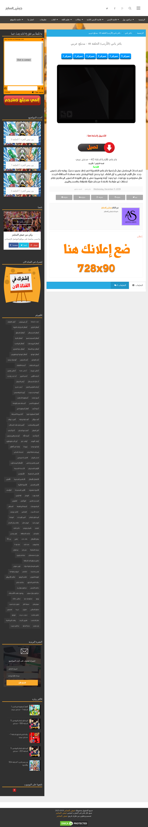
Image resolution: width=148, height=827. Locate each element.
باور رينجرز (13, 533)
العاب (53, 19)
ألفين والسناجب (33, 425)
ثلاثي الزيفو (23, 577)
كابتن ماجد (35, 615)
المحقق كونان (34, 517)
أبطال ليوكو (35, 354)
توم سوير (16, 566)
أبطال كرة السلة (33, 349)
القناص (24, 512)
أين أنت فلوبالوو (11, 441)
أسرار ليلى (35, 398)
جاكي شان (20, 582)
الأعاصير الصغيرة (19, 479)
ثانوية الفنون (34, 577)
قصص (9, 609)
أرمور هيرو (18, 387)
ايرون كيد (35, 523)
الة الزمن (18, 495)
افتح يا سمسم (22, 457)
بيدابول (15, 550)
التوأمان (23, 501)
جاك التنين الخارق (33, 582)
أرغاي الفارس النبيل (32, 387)
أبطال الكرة (18, 338)
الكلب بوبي (14, 512)
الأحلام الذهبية (33, 474)
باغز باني (88, 189)
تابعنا (25, 245)
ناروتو (13, 615)
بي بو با (17, 544)
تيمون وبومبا (14, 571)
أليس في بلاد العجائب (16, 425)
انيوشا (11, 517)
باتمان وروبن (27, 528)
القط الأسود (34, 512)
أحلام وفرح (11, 371)
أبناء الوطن (35, 360)
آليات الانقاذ (11, 322)
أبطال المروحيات (33, 343)
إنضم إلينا (23, 221)
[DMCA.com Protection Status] (74, 823)
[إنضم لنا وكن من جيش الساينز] (96, 268)
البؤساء (8, 490)
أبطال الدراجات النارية (20, 327)
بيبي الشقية (34, 550)
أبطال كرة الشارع (18, 349)
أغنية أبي (35, 409)
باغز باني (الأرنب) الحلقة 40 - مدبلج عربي (96, 43)
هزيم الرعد (23, 620)
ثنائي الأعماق (10, 577)
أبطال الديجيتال (33, 333)
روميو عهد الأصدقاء (16, 593)
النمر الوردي (21, 517)
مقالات (78, 19)
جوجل (35, 245)
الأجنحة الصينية (19, 468)
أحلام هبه (23, 371)
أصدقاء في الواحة (19, 403)
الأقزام (8, 479)
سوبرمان (36, 604)
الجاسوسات (35, 506)
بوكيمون (36, 544)
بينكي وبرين (21, 555)
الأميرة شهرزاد (34, 490)
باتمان (37, 528)
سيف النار (26, 604)
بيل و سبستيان (34, 555)
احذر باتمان (35, 457)
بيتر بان (24, 550)
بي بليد (26, 544)
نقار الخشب (35, 620)
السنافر (10, 506)
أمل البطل (35, 430)
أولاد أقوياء (35, 441)
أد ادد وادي (11, 376)
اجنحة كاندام (18, 452)
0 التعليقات (121, 285)
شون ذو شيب (14, 604)
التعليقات (139, 285)
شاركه (118, 197)
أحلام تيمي (34, 371)
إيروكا (25, 446)
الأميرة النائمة (22, 485)
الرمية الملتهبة (22, 506)
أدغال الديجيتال (33, 381)
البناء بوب (36, 495)
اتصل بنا (31, 19)
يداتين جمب (15, 626)
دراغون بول (127, 19)
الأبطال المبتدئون (16, 463)
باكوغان (36, 533)
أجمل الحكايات (34, 365)
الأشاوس (21, 474)
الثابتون (14, 501)
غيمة (17, 609)
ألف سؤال (35, 419)
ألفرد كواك (12, 419)
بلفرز (16, 539)
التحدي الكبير (34, 501)
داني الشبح (34, 588)
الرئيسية (141, 19)
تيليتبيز (24, 571)
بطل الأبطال (35, 539)
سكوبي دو (28, 599)
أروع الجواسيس (19, 392)
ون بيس (36, 626)
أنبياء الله (26, 436)
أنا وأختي (11, 430)
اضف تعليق (78, 189)
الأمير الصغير (34, 485)
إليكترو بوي (35, 446)
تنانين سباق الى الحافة (31, 561)
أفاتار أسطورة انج (22, 409)
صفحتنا (15, 245)
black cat (35, 322)
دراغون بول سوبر (33, 593)
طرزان (25, 609)
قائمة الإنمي (112, 19)
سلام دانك (16, 599)
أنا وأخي (36, 436)
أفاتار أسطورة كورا (33, 414)
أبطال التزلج (35, 327)
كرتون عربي (23, 615)
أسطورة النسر (34, 403)
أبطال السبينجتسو (32, 338)
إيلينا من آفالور (15, 446)
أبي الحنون (24, 360)
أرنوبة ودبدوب (33, 392)
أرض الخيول (20, 381)
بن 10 (9, 539)
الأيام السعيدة (20, 490)
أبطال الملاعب (19, 343)
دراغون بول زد (22, 588)
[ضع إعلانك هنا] (96, 250)
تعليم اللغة (66, 19)
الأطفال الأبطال (34, 479)
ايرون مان (25, 523)
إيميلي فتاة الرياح (33, 452)
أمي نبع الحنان (23, 430)
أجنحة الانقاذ (20, 365)
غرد (136, 197)
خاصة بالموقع (15, 19)
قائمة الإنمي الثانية (94, 19)
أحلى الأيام (35, 376)
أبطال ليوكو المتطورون (19, 354)
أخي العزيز (23, 376)
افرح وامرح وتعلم (32, 463)
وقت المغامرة (10, 620)
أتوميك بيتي (12, 360)
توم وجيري (35, 571)
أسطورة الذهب (22, 398)
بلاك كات (24, 539)
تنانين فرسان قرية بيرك (31, 566)
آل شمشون (23, 322)
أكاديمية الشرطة (17, 414)
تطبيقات (43, 19)
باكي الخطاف (25, 533)
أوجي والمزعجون (13, 436)
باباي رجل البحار (13, 523)
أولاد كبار (24, 441)
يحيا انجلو (26, 626)
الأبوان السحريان (33, 468)
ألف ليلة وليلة (23, 419)
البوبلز (27, 495)
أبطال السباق (20, 333)
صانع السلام (34, 609)
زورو (37, 599)
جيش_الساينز (13, 8)
